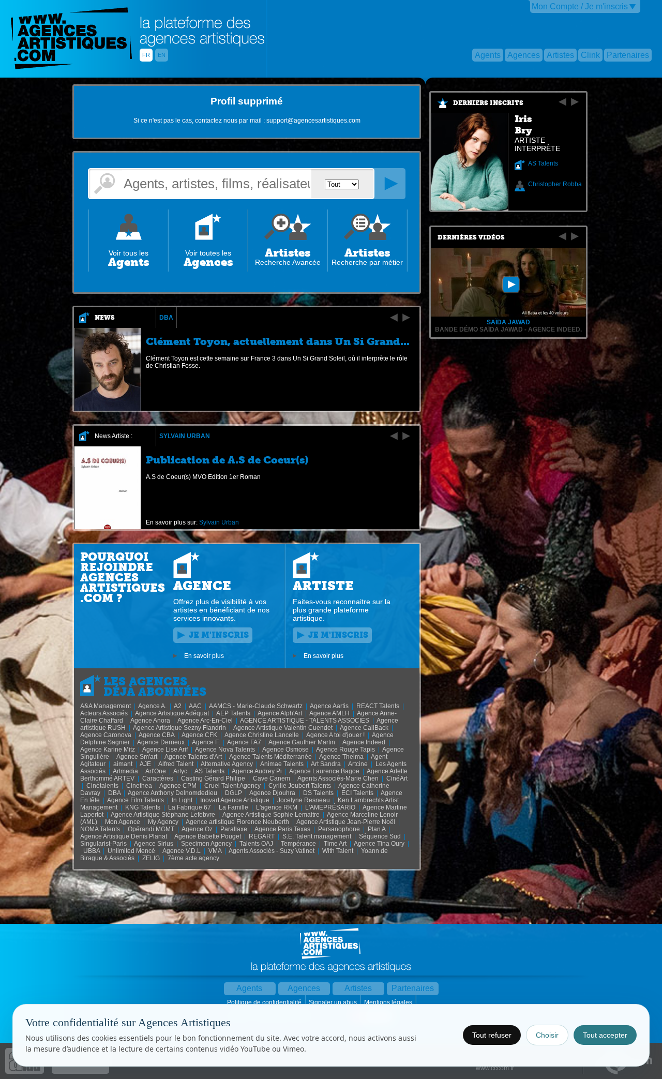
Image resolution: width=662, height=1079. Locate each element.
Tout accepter (605, 1035)
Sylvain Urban (184, 436)
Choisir (547, 1035)
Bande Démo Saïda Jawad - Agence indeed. (508, 329)
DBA (166, 317)
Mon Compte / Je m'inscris (580, 6)
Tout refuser (491, 1035)
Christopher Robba (555, 184)
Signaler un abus (333, 1002)
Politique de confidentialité (265, 1002)
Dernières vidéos (471, 237)
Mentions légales (389, 1002)
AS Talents (543, 163)
